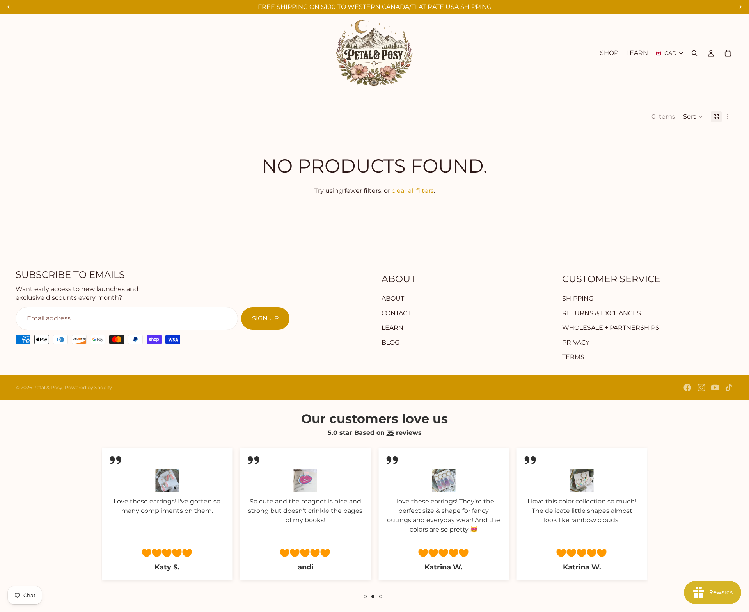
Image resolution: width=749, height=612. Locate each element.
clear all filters (413, 190)
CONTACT (396, 313)
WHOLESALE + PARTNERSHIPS (610, 327)
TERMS (573, 357)
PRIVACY (575, 342)
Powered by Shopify (88, 387)
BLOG (390, 342)
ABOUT (393, 298)
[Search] (694, 53)
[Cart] (728, 53)
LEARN (392, 327)
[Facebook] (687, 387)
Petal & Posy (47, 387)
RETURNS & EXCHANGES (601, 313)
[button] (693, 116)
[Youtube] (715, 387)
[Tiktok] (728, 387)
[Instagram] (701, 387)
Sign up (265, 318)
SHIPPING (577, 298)
